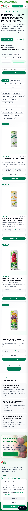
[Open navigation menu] (25, 6)
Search (14, 72)
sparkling (5, 109)
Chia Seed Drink (6, 61)
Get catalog (19, 39)
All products (5, 80)
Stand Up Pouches (7, 112)
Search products (7, 39)
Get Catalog (17, 6)
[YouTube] (15, 478)
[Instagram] (11, 478)
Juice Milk (5, 99)
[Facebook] (2, 478)
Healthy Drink (6, 96)
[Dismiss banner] (26, 2)
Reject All (14, 502)
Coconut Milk (6, 90)
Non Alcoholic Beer (7, 102)
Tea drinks (19, 112)
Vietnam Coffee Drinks (8, 118)
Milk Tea (14, 99)
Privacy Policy (19, 492)
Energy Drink (6, 93)
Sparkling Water (15, 109)
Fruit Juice (16, 93)
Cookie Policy (6, 494)
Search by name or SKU (18, 61)
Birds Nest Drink (17, 57)
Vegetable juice (18, 115)
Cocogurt (17, 86)
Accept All (14, 506)
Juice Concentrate (18, 96)
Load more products (14, 368)
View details (13, 174)
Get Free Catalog (9, 454)
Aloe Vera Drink (17, 54)
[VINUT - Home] (4, 6)
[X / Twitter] (7, 478)
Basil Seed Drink (6, 57)
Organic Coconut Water (8, 105)
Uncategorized (6, 115)
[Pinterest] (19, 478)
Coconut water (17, 90)
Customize (14, 498)
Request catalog (14, 178)
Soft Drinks (21, 105)
